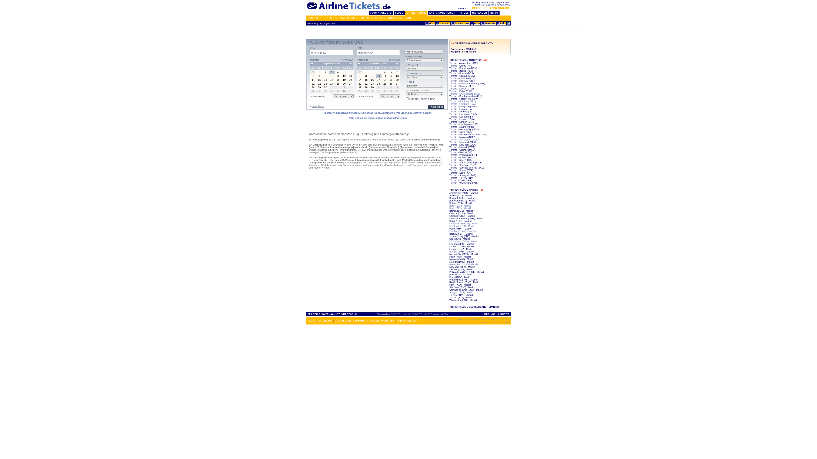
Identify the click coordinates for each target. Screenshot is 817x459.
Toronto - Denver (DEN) (461, 86)
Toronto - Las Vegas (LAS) (463, 114)
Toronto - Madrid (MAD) (461, 127)
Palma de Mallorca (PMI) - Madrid (466, 272)
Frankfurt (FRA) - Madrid (462, 226)
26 (344, 83)
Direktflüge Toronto (466, 60)
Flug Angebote (381, 13)
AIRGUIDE (490, 314)
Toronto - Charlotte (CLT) (462, 78)
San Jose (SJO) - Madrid (462, 287)
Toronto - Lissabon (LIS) (461, 116)
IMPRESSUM (349, 314)
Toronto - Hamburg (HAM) (462, 104)
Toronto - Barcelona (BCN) (463, 68)
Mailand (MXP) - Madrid (461, 251)
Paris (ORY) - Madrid (460, 277)
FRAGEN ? (314, 314)
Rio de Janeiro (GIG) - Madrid (464, 282)
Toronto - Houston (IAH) (461, 109)
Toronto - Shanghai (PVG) (462, 175)
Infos (494, 13)
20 (350, 79)
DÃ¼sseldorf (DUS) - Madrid (464, 223)
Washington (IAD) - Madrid (463, 300)
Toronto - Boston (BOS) (461, 73)
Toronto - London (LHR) (461, 121)
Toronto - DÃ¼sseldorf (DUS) (464, 93)
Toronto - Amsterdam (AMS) (463, 63)
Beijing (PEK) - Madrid (460, 203)
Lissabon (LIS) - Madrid (461, 244)
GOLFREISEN (343, 321)
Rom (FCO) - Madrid (460, 284)
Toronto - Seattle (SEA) (461, 170)
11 (338, 76)
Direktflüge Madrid (464, 189)
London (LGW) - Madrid (461, 246)
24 (331, 83)
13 (350, 76)
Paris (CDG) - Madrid (460, 274)
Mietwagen (479, 13)
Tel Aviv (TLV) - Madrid (461, 295)
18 (338, 79)
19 (344, 79)
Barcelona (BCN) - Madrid (462, 200)
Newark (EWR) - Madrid (461, 269)
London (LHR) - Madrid (461, 249)
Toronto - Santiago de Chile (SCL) (466, 167)
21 (313, 83)
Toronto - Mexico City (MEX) (464, 129)
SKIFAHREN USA (407, 321)
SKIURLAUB (325, 321)
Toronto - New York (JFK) (462, 142)
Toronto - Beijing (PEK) (461, 70)
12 (344, 76)
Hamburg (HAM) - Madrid (462, 231)
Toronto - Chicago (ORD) (462, 81)
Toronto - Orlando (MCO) (462, 150)
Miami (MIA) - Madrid (460, 256)
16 (325, 79)
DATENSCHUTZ (331, 314)
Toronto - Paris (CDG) (460, 152)
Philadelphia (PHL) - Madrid (463, 279)
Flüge (399, 13)
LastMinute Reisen (442, 13)
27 (350, 83)
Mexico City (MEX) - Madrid (463, 254)
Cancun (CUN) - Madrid (461, 213)
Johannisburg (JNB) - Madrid (464, 236)
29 (319, 87)
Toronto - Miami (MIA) (460, 132)
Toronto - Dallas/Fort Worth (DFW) (467, 83)
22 (319, 83)
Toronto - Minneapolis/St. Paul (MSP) (468, 134)
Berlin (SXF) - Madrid (460, 205)
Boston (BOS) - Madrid (461, 211)
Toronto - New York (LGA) (462, 144)
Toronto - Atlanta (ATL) (461, 65)
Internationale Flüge (440, 314)
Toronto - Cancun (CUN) (462, 76)
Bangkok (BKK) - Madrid (461, 198)
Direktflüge (416, 12)
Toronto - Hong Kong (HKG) (463, 106)
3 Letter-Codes (383, 314)
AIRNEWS (503, 314)
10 (331, 76)
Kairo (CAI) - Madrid (459, 239)
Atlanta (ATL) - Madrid (460, 195)
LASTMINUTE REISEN (366, 321)
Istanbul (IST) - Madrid (461, 233)
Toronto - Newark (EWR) (462, 147)
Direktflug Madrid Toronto (474, 43)
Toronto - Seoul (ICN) (460, 172)
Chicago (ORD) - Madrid (462, 216)
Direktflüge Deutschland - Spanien (475, 307)
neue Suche (318, 106)
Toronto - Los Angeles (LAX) (463, 124)
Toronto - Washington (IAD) (463, 183)
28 (313, 87)
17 (331, 79)
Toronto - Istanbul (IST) (461, 111)
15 (319, 79)
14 (313, 79)
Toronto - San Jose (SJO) (462, 165)
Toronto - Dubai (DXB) (460, 91)
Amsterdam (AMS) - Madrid (463, 193)
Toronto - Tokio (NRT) (460, 180)
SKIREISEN (388, 321)
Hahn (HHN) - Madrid (460, 228)
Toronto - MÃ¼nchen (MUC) (464, 139)
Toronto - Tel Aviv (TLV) (461, 178)
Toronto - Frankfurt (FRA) (462, 101)
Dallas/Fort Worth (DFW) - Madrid (466, 218)
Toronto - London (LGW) (462, 119)
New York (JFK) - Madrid (462, 267)
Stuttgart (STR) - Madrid (461, 292)
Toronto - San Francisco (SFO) (465, 162)
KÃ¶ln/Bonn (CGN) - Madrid (463, 241)
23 (325, 83)
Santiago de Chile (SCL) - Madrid (466, 290)
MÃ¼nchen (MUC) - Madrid (463, 264)
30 (325, 87)
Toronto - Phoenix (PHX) (462, 157)
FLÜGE (312, 321)
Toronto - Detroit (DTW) (461, 88)
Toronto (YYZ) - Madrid (461, 297)
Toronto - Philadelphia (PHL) (463, 155)
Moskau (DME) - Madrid (461, 262)
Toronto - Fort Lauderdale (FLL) (465, 96)
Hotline (489, 8)
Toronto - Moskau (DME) (462, 137)
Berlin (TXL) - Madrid (460, 208)
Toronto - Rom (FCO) (460, 160)
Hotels (464, 13)
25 (338, 83)
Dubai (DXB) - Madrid (460, 221)
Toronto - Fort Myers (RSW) (463, 99)
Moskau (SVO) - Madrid (461, 259)
